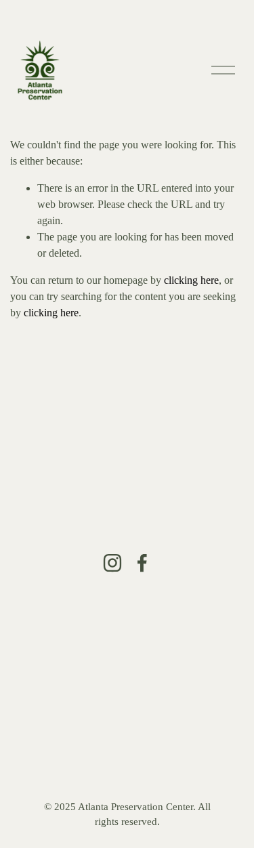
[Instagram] (112, 562)
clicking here (191, 280)
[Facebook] (142, 562)
